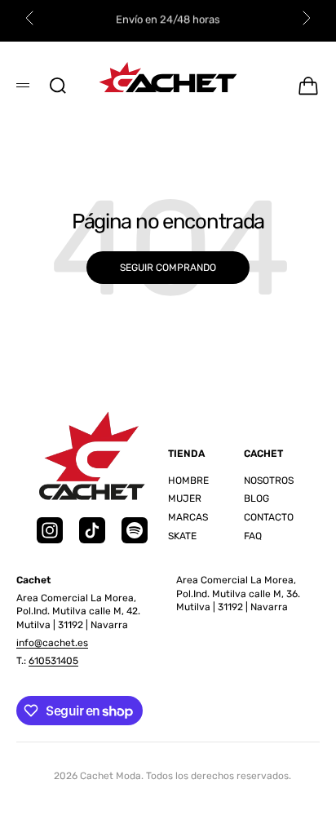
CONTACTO (269, 517)
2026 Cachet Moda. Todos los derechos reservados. (172, 776)
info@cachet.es (52, 643)
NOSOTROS (269, 480)
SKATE (182, 536)
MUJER (184, 498)
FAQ (253, 536)
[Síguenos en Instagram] (50, 530)
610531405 (53, 661)
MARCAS (188, 517)
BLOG (256, 498)
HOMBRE (188, 480)
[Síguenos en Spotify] (135, 530)
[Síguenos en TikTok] (92, 530)
